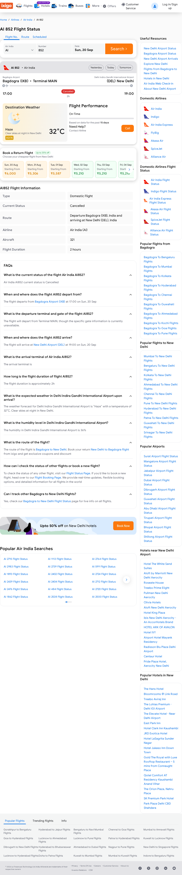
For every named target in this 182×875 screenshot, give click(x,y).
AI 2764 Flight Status (104, 558)
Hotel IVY (150, 632)
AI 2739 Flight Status (60, 566)
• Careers (97, 866)
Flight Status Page (78, 473)
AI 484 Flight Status (59, 589)
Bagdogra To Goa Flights (160, 328)
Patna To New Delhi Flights (161, 417)
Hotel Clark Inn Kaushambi (161, 728)
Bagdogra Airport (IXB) (50, 301)
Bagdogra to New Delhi (51, 449)
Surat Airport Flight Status (161, 456)
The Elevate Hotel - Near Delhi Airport (159, 715)
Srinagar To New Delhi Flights (158, 434)
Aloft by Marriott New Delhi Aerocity (158, 575)
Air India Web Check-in (158, 83)
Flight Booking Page (48, 477)
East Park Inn (152, 723)
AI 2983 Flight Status (16, 566)
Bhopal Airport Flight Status (157, 529)
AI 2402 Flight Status (60, 573)
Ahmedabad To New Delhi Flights (161, 386)
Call (127, 128)
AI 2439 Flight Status (16, 581)
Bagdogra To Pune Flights (160, 333)
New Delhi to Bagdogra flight (110, 449)
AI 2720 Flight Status (104, 589)
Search (117, 48)
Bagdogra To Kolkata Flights (157, 278)
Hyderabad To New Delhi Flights (160, 410)
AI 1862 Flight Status (16, 596)
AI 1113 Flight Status (59, 558)
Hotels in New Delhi (156, 78)
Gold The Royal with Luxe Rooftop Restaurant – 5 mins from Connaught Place (160, 764)
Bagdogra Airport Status (160, 53)
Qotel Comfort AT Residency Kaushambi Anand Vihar (158, 779)
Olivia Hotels (152, 602)
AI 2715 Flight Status (16, 558)
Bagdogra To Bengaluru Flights (159, 259)
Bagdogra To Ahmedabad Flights (161, 315)
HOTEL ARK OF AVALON (159, 627)
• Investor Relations (79, 870)
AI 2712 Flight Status (104, 581)
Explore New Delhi (156, 63)
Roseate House (154, 582)
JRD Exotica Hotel (155, 733)
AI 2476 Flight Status (16, 589)
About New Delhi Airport (160, 88)
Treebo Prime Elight (156, 587)
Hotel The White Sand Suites (158, 566)
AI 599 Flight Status (103, 566)
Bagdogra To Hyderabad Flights (160, 287)
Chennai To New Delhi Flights (158, 396)
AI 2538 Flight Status (60, 596)
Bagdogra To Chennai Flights (158, 297)
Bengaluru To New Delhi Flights (159, 367)
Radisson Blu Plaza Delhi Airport (160, 649)
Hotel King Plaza (154, 612)
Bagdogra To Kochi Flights (161, 323)
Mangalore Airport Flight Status (160, 463)
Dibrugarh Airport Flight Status (159, 491)
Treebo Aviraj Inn (155, 699)
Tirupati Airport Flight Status (158, 520)
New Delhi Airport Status (160, 48)
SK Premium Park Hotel (159, 798)
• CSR (90, 870)
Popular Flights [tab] (15, 820)
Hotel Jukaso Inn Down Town (159, 750)
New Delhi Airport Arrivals (161, 58)
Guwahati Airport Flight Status (159, 501)
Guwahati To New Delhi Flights (159, 425)
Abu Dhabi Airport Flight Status (160, 510)
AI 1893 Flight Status (16, 573)
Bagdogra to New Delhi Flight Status (47, 501)
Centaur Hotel (153, 656)
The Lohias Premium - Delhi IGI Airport (158, 706)
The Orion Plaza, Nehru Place (158, 791)
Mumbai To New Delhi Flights (158, 358)
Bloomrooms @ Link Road (161, 693)
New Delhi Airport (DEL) (49, 344)
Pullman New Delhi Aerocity (156, 595)
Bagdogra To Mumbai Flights (158, 268)
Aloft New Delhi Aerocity (160, 607)
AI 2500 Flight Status (104, 596)
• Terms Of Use (86, 866)
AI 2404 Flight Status (60, 581)
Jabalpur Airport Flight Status (158, 473)
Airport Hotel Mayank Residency (158, 639)
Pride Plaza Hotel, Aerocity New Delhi (156, 663)
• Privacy (74, 866)
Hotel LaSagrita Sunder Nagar (159, 740)
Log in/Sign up (170, 6)
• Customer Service (110, 866)
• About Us (124, 866)
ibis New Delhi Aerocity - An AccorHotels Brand (160, 620)
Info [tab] (64, 820)
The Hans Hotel (154, 688)
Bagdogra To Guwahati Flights (159, 306)
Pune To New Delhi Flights (160, 403)
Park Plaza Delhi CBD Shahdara (157, 805)
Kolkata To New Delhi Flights (157, 377)
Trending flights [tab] (43, 820)
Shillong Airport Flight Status (158, 538)
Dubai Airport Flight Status (157, 482)
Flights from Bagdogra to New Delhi (160, 71)
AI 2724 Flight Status (104, 573)
